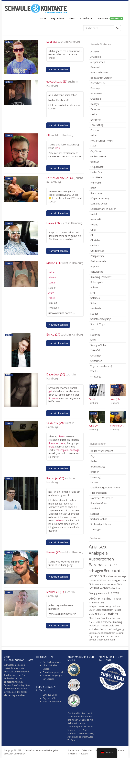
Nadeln (94, 214)
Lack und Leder (98, 203)
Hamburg (74, 42)
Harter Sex (96, 172)
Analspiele (95, 56)
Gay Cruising (18, 685)
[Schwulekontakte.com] (36, 8)
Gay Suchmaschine (52, 662)
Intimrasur (96, 182)
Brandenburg (97, 466)
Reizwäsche (96, 271)
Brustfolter (96, 93)
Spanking (95, 334)
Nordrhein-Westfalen (101, 498)
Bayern (94, 456)
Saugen (94, 313)
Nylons (94, 224)
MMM (91, 614)
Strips (93, 339)
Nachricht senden (58, 69)
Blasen (52, 277)
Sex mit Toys (97, 324)
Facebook (119, 750)
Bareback (95, 67)
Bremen (94, 471)
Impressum (73, 750)
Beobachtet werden (101, 77)
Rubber (94, 287)
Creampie (95, 98)
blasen (61, 436)
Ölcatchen (95, 240)
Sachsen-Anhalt (98, 519)
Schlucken (94, 629)
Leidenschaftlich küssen (103, 208)
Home (43, 18)
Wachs (94, 371)
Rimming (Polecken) (101, 277)
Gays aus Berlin (50, 694)
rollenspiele (62, 450)
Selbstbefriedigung (100, 318)
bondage (74, 450)
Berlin (93, 461)
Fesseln (94, 130)
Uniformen (96, 360)
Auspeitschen (97, 62)
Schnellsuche (86, 18)
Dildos (93, 114)
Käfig (93, 187)
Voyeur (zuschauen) (101, 366)
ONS (57, 148)
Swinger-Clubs (98, 345)
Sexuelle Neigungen (52, 675)
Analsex (94, 51)
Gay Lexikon (57, 18)
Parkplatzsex (97, 256)
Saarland (95, 508)
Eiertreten (95, 119)
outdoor (60, 443)
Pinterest (72, 753)
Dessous (95, 109)
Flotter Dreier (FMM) (101, 140)
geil (50, 391)
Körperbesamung (99, 198)
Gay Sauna (96, 151)
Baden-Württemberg (101, 450)
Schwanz (53, 398)
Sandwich (95, 308)
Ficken (51, 272)
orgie (51, 446)
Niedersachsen (98, 492)
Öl (91, 235)
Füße (93, 145)
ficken (51, 443)
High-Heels (96, 177)
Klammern (96, 193)
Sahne (93, 303)
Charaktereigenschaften (54, 672)
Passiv (51, 297)
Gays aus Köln (49, 698)
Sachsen (95, 513)
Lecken (52, 282)
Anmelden (110, 19)
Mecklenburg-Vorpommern (105, 487)
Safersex (95, 298)
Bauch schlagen (99, 72)
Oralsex (94, 245)
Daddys (94, 104)
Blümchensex (97, 83)
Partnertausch (98, 261)
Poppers (95, 266)
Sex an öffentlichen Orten (102, 632)
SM (92, 329)
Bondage (95, 88)
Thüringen (95, 529)
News (71, 18)
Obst (93, 229)
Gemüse (95, 161)
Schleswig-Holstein (100, 524)
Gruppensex (96, 166)
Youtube (83, 753)
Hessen (94, 482)
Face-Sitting (96, 125)
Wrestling (95, 376)
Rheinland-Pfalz (98, 503)
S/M (92, 292)
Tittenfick (95, 350)
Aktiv (51, 292)
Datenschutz (88, 750)
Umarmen (95, 355)
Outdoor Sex (97, 250)
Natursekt (95, 219)
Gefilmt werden (98, 156)
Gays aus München (52, 701)
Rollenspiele (96, 282)
